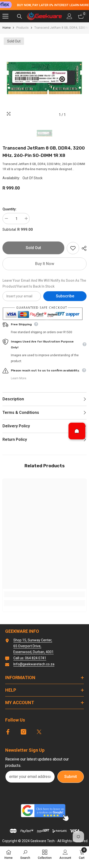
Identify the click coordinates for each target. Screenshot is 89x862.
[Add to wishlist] (73, 248)
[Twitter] (39, 732)
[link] (44, 594)
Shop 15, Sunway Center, (32, 640)
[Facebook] (8, 732)
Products (22, 27)
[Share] (83, 248)
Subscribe (65, 296)
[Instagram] (23, 732)
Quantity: (9, 209)
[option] (44, 78)
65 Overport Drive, (27, 646)
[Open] (76, 431)
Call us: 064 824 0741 (29, 658)
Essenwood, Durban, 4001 (33, 652)
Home (6, 27)
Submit (70, 776)
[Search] (19, 16)
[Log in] (69, 16)
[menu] (5, 16)
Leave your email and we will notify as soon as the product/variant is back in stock (44, 283)
